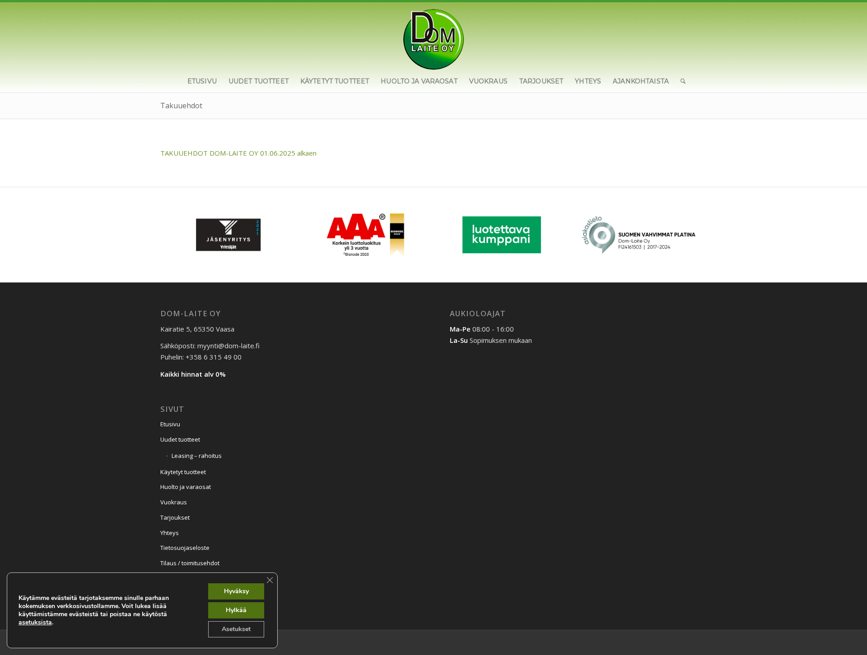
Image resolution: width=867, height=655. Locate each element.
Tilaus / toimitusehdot (189, 563)
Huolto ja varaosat (185, 487)
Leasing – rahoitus (197, 456)
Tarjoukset (175, 517)
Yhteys (169, 533)
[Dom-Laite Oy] (433, 36)
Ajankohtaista (179, 595)
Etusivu (170, 424)
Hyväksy (236, 591)
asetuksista (35, 622)
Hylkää (236, 610)
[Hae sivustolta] (680, 81)
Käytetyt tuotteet (183, 472)
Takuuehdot (181, 106)
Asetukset (236, 629)
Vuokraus (173, 502)
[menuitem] (202, 81)
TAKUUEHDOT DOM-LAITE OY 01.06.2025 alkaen (238, 152)
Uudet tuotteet (180, 439)
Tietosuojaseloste (185, 548)
